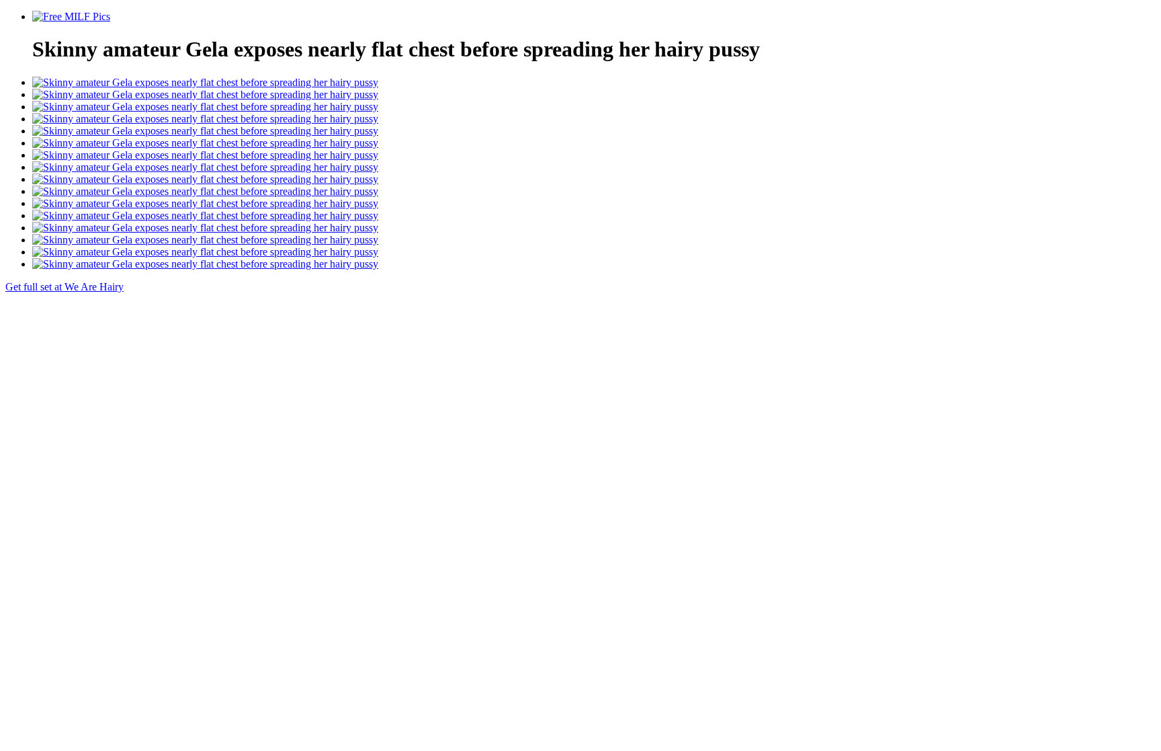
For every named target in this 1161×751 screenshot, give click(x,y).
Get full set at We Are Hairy (64, 286)
